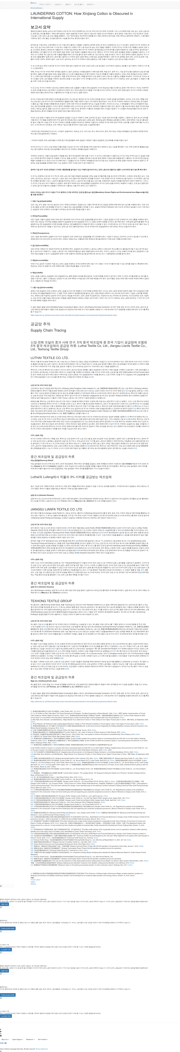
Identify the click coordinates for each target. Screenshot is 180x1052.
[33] (115, 609)
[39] (117, 644)
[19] (135, 448)
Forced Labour (35, 880)
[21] (115, 518)
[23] (122, 530)
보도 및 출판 (78, 4)
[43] (46, 666)
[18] (87, 446)
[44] (67, 669)
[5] (86, 390)
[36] (80, 631)
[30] (117, 567)
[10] (62, 401)
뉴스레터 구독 (6, 950)
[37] (96, 634)
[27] (94, 543)
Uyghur (33, 882)
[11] (40, 406)
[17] (41, 443)
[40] (53, 648)
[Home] (34, 3)
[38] (146, 634)
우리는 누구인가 (44, 4)
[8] (41, 395)
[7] (82, 393)
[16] (113, 421)
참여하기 (90, 4)
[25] (37, 535)
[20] (101, 515)
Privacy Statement (42, 1049)
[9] (104, 398)
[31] (74, 572)
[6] (127, 390)
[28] (76, 548)
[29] (79, 550)
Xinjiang (33, 884)
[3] (83, 372)
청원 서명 (4, 904)
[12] (132, 406)
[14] (87, 413)
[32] (142, 572)
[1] (120, 36)
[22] (64, 530)
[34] (43, 626)
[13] (135, 408)
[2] (117, 366)
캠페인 (67, 4)
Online (78, 711)
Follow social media (7, 928)
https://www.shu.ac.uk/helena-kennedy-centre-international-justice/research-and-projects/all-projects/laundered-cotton (74, 315)
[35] (123, 629)
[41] (115, 651)
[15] (127, 416)
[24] (101, 532)
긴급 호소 (58, 4)
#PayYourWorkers (36, 8)
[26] (72, 537)
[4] (93, 377)
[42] (62, 658)
